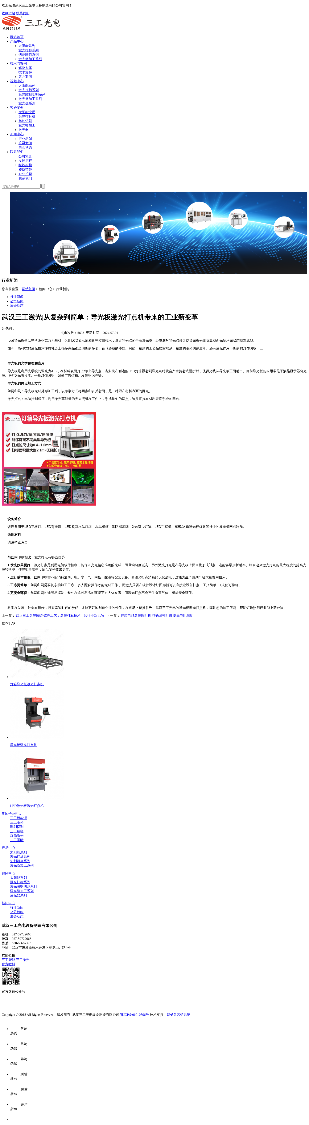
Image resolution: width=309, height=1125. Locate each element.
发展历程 (25, 160)
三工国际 (17, 840)
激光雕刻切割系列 (31, 94)
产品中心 (17, 41)
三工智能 (9, 960)
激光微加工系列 (30, 59)
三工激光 (17, 822)
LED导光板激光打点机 (27, 806)
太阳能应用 (26, 112)
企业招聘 (25, 174)
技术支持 (25, 72)
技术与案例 (18, 63)
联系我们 (22, 13)
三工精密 (17, 831)
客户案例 (25, 76)
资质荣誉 (25, 169)
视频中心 (17, 81)
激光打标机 (26, 116)
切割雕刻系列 (28, 54)
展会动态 (25, 147)
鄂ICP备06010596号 (134, 1014)
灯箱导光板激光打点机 (27, 684)
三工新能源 (18, 818)
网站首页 (17, 37)
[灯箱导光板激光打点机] (37, 677)
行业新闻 (25, 138)
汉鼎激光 (17, 835)
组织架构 (25, 165)
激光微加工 (26, 125)
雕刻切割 (25, 121)
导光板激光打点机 (23, 745)
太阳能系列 (26, 46)
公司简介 (25, 156)
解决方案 (25, 68)
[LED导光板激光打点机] (37, 798)
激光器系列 (26, 103)
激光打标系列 (28, 50)
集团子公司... (11, 813)
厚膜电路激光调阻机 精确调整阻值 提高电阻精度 (157, 615)
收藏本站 (8, 13)
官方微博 (8, 964)
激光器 (23, 129)
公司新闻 (25, 143)
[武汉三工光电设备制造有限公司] (31, 29)
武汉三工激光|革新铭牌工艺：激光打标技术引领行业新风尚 (60, 615)
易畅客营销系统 (178, 1014)
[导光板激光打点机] (37, 737)
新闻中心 (17, 134)
